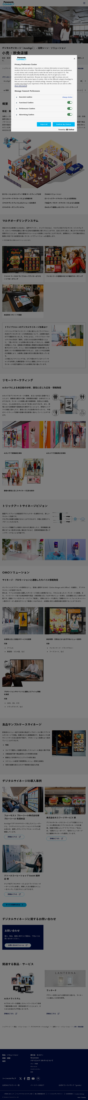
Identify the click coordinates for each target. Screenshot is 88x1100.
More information (21, 86)
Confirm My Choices (63, 124)
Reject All (44, 124)
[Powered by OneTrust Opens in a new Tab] (67, 130)
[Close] (74, 58)
